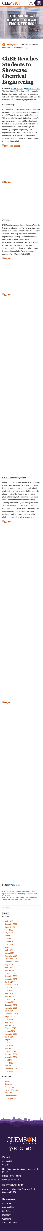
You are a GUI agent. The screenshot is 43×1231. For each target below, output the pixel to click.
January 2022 (10, 938)
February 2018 (10, 1028)
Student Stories (11, 1095)
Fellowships (9, 1087)
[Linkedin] (26, 1149)
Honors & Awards (11, 1090)
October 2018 (10, 1011)
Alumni (7, 1081)
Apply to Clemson (10, 1222)
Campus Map (8, 1207)
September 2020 (11, 961)
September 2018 (11, 1013)
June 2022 (9, 930)
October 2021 (10, 941)
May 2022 (9, 932)
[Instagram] (16, 1149)
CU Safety (6, 1211)
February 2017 (10, 1051)
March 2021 (9, 953)
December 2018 (11, 1005)
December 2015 (11, 1068)
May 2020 (9, 964)
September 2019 (11, 985)
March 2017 (9, 1048)
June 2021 (9, 944)
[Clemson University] (11, 4)
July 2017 (8, 1042)
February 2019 (10, 999)
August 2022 (10, 927)
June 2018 (9, 1019)
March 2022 (9, 935)
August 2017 (10, 1039)
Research (8, 1092)
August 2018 (10, 1016)
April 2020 (9, 967)
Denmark (8, 1084)
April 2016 (9, 1065)
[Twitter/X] (21, 1149)
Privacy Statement (10, 1179)
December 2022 (11, 924)
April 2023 (9, 921)
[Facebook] (10, 1149)
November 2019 (11, 979)
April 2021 (9, 950)
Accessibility (7, 1161)
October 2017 (10, 1037)
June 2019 (9, 990)
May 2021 (9, 947)
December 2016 (11, 1054)
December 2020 (11, 956)
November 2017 (11, 1034)
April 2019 (9, 993)
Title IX (5, 1165)
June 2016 (9, 1063)
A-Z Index (6, 1203)
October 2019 (10, 982)
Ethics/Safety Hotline (11, 1175)
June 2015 (9, 1071)
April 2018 (9, 1022)
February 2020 (10, 973)
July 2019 (8, 987)
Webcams (6, 1218)
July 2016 (8, 1060)
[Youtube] (32, 1149)
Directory (6, 1214)
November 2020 (11, 958)
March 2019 (9, 996)
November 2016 (11, 1057)
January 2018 (10, 1031)
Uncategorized (12, 44)
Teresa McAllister (33, 88)
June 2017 (9, 1045)
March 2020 (9, 970)
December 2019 (11, 976)
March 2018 (9, 1025)
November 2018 (11, 1008)
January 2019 (10, 1002)
